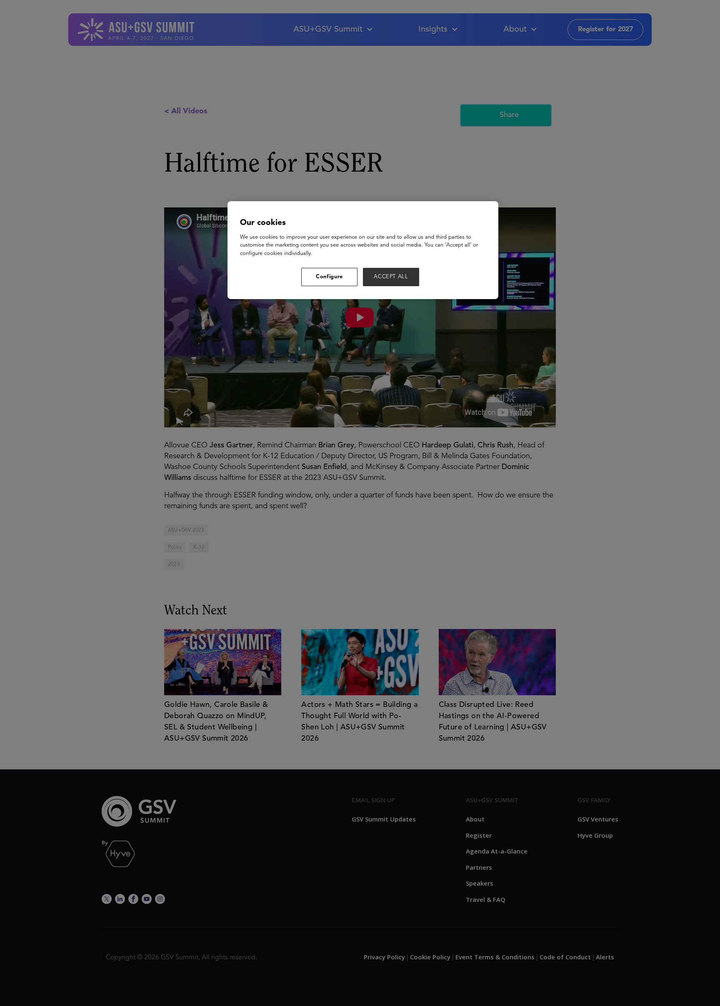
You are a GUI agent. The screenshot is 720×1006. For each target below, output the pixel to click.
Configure (329, 277)
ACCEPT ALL (391, 277)
